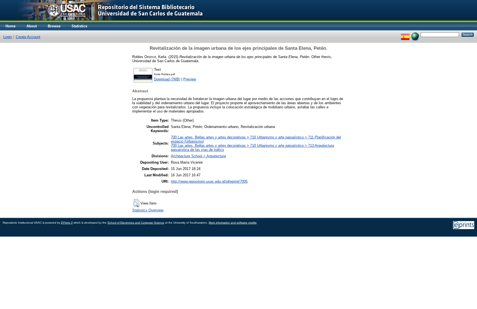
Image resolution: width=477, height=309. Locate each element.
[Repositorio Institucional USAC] (106, 21)
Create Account (28, 37)
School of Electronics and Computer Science (135, 222)
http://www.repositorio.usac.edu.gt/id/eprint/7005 (209, 181)
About (31, 26)
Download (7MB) (167, 79)
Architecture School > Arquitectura (198, 156)
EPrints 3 (67, 222)
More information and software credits (232, 222)
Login (7, 37)
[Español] (405, 34)
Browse (54, 26)
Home (10, 26)
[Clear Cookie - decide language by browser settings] (415, 34)
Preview (189, 79)
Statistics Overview (147, 210)
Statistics (79, 26)
